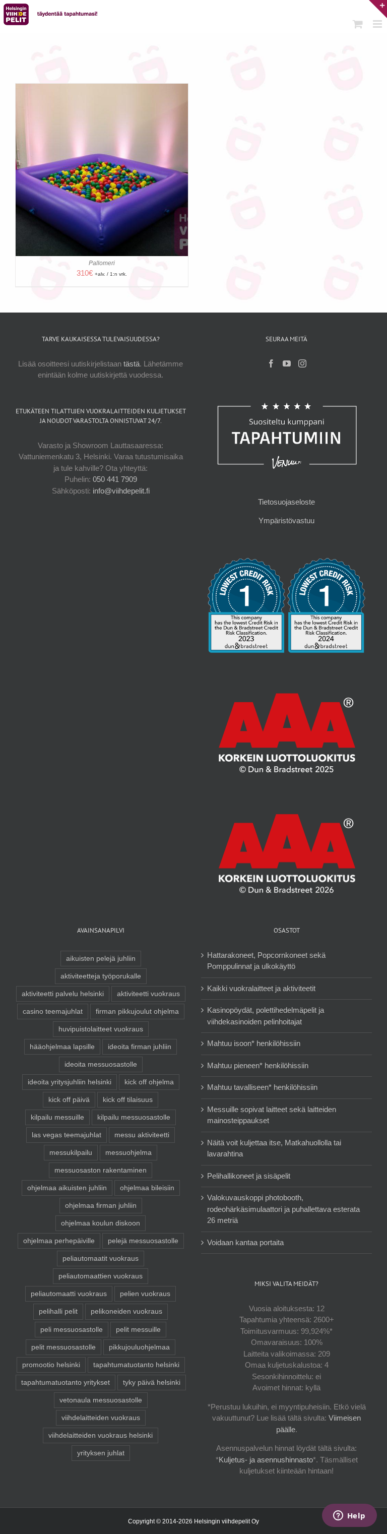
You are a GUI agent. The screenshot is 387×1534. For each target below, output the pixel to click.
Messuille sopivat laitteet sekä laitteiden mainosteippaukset (271, 1115)
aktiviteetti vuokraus (148, 994)
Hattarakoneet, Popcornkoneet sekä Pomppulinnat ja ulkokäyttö (266, 961)
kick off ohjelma (149, 1082)
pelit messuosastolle (63, 1347)
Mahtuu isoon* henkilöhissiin (253, 1043)
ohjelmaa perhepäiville (59, 1241)
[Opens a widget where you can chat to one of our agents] (349, 1516)
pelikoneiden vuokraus (126, 1311)
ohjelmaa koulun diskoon (100, 1223)
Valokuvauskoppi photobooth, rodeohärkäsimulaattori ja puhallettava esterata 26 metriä (283, 1208)
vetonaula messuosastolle (100, 1400)
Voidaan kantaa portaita (245, 1242)
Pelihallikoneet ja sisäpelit (248, 1176)
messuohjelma (128, 1152)
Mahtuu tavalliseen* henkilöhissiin (262, 1087)
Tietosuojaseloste (286, 502)
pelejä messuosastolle (143, 1241)
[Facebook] (271, 363)
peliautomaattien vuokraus (100, 1276)
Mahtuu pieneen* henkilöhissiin (257, 1065)
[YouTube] (287, 363)
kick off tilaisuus (128, 1099)
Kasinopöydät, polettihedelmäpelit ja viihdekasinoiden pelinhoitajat (265, 1016)
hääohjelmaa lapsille (62, 1047)
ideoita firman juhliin (139, 1047)
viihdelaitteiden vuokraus (100, 1418)
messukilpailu (70, 1152)
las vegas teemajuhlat (66, 1135)
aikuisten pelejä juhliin (101, 958)
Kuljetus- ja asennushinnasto (266, 1459)
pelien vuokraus (145, 1294)
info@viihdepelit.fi (121, 490)
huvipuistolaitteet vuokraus (100, 1029)
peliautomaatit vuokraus (100, 1258)
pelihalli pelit (58, 1311)
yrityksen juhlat (100, 1453)
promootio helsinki (51, 1365)
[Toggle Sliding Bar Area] (378, 9)
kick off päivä (69, 1099)
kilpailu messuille (57, 1117)
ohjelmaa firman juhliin (101, 1205)
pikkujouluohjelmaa (139, 1347)
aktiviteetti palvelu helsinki (63, 994)
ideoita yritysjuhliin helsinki (69, 1082)
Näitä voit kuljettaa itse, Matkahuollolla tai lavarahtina (274, 1148)
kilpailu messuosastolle (133, 1117)
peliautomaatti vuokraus (69, 1294)
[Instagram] (302, 363)
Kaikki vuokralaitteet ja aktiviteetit (261, 988)
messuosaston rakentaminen (100, 1170)
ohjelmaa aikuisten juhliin (67, 1188)
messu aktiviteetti (141, 1135)
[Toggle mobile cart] (358, 24)
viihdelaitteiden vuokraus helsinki (100, 1435)
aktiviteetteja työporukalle (100, 976)
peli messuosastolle (71, 1329)
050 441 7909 (115, 479)
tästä (131, 363)
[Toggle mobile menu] (378, 24)
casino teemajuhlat (53, 1011)
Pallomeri (102, 263)
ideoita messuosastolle (100, 1064)
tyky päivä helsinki (151, 1382)
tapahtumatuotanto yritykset (65, 1382)
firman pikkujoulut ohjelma (137, 1011)
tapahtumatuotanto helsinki (136, 1365)
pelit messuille (138, 1329)
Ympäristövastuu (286, 520)
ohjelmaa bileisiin (147, 1188)
